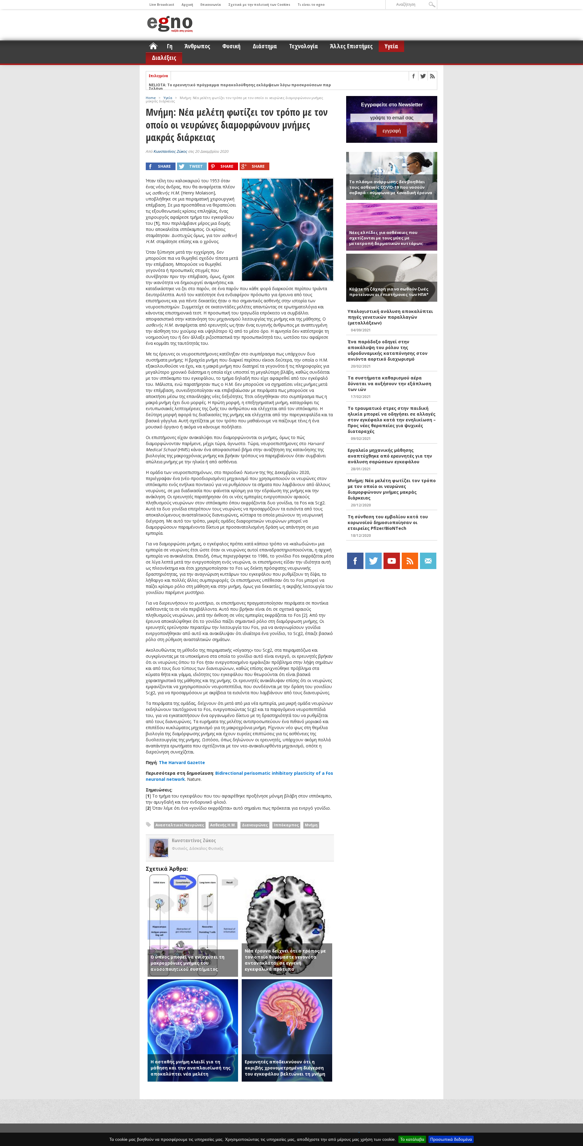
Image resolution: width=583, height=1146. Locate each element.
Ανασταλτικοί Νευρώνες (179, 825)
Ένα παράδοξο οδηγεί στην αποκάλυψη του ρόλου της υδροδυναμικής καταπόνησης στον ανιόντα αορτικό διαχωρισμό (388, 350)
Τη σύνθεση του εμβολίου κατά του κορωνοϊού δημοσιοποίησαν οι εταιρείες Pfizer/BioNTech (388, 522)
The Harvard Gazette (182, 762)
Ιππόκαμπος (286, 825)
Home (151, 97)
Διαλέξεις (164, 57)
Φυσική (231, 46)
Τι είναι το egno (311, 4)
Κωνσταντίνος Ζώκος (170, 151)
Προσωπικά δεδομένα (451, 1139)
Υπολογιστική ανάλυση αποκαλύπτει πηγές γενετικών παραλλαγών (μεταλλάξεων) (390, 317)
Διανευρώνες (255, 825)
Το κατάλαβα (412, 1139)
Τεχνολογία (303, 46)
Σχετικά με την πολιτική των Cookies (259, 4)
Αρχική (187, 4)
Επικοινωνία (210, 4)
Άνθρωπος (197, 46)
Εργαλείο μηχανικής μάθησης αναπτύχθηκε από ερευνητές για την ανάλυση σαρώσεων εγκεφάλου (390, 456)
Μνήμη (311, 825)
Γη (169, 46)
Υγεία (391, 46)
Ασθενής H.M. (223, 825)
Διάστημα (265, 46)
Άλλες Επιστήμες (351, 46)
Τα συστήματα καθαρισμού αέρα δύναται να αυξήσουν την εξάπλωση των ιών (389, 383)
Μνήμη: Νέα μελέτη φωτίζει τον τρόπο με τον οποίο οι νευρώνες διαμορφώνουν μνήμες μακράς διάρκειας (392, 489)
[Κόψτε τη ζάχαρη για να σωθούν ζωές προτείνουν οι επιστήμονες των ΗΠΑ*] (391, 256)
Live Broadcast (161, 4)
